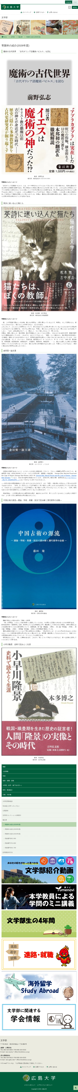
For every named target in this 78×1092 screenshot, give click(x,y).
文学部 (5, 17)
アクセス (40, 12)
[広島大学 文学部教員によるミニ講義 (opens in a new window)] (39, 897)
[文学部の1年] (39, 924)
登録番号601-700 (10, 848)
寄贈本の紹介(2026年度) (13, 824)
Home (5, 37)
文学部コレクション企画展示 (12, 815)
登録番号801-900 (10, 838)
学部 (4, 776)
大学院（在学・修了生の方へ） (13, 785)
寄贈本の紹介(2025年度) (13, 829)
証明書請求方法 (8, 852)
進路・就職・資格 (8, 780)
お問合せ (53, 12)
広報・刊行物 (7, 794)
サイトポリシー (30, 1085)
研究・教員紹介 (8, 790)
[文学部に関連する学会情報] (39, 1017)
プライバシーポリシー (45, 1085)
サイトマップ (27, 12)
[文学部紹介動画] (39, 869)
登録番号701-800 (10, 843)
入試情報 (5, 771)
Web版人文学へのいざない (11, 806)
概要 (4, 767)
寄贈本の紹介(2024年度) (13, 834)
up (75, 1088)
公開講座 (5, 810)
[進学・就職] (39, 954)
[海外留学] (39, 987)
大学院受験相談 (8, 801)
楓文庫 (20, 37)
